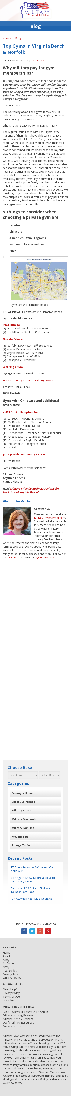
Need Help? (10, 989)
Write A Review (12, 978)
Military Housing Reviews (18, 1015)
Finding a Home (22, 793)
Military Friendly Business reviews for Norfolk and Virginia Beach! (31, 490)
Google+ (40, 931)
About (6, 956)
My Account (33, 923)
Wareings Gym (13, 367)
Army (6, 960)
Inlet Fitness (11, 325)
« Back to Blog (12, 38)
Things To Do (21, 845)
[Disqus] (35, 609)
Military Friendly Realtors (18, 1019)
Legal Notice (10, 1000)
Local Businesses (23, 802)
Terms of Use (11, 996)
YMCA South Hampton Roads (22, 412)
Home (20, 923)
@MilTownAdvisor (47, 557)
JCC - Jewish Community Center (24, 454)
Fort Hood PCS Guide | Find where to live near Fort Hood (34, 890)
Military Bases (21, 810)
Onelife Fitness (13, 339)
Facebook (13, 557)
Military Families (23, 828)
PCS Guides (10, 970)
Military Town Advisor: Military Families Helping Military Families (35, 10)
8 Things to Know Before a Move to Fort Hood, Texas (33, 879)
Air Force (8, 963)
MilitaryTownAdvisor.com (49, 518)
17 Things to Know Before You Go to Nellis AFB (33, 869)
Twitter (32, 931)
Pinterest (48, 931)
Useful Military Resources (18, 1022)
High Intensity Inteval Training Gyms (28, 380)
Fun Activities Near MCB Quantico (31, 898)
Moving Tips (20, 836)
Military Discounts (24, 819)
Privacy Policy (11, 993)
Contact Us (49, 923)
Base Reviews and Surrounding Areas (25, 1011)
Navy (6, 967)
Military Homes (12, 1026)
